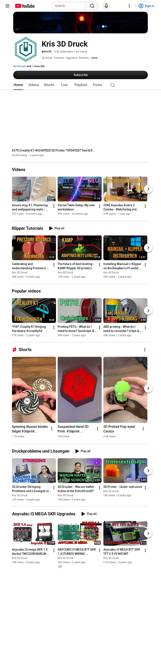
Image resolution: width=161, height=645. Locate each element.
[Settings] (129, 5)
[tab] (18, 85)
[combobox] (69, 5)
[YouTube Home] (25, 6)
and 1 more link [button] (35, 66)
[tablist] (80, 85)
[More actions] (54, 206)
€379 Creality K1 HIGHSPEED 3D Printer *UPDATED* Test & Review (54, 150)
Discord (21, 66)
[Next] (148, 189)
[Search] (92, 6)
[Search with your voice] (106, 6)
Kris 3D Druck (19, 272)
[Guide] (7, 5)
